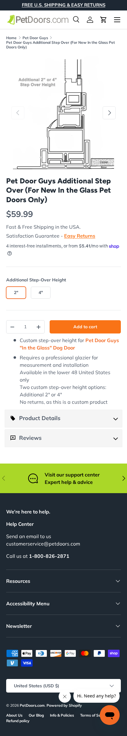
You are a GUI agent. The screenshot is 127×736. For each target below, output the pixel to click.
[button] (103, 20)
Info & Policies (62, 715)
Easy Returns (79, 236)
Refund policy (18, 720)
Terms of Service (94, 715)
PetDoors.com (32, 705)
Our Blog (36, 715)
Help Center (20, 524)
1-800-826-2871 (49, 556)
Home (11, 37)
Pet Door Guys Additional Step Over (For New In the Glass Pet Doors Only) (60, 44)
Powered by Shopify (64, 705)
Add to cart (85, 326)
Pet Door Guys (35, 37)
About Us (14, 715)
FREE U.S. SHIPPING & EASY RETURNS (63, 5)
